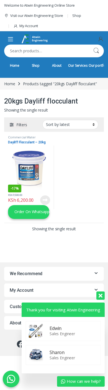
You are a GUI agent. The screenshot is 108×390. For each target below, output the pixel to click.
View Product (43, 200)
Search (96, 51)
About (56, 65)
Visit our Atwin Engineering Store (36, 15)
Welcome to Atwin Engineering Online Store (39, 5)
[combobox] (46, 51)
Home (14, 65)
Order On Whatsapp (31, 211)
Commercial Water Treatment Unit (22, 139)
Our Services (77, 65)
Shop (76, 15)
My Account (28, 25)
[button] (11, 379)
